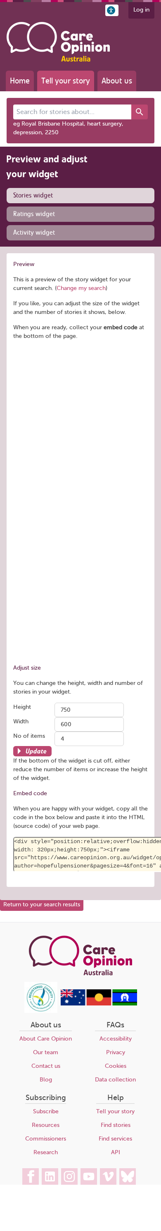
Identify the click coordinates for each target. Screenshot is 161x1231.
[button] (111, 10)
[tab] (80, 195)
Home (20, 81)
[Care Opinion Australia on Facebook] (30, 1176)
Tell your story (65, 81)
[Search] (139, 112)
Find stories (115, 1125)
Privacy (115, 1052)
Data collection (115, 1080)
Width (20, 721)
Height (22, 707)
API (115, 1152)
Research (45, 1152)
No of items (29, 736)
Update (36, 751)
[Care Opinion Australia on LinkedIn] (50, 1176)
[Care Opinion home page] (58, 42)
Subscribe (46, 1111)
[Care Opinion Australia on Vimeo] (108, 1176)
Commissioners (45, 1139)
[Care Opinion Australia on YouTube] (88, 1176)
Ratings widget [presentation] (34, 214)
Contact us (45, 1066)
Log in (141, 10)
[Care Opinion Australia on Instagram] (69, 1176)
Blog (46, 1080)
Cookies (115, 1066)
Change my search (81, 288)
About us (117, 81)
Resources (45, 1125)
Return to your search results (41, 904)
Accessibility (115, 1039)
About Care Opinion (45, 1039)
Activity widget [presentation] (34, 232)
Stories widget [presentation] (33, 195)
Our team (45, 1052)
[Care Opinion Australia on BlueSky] (127, 1176)
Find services (115, 1139)
